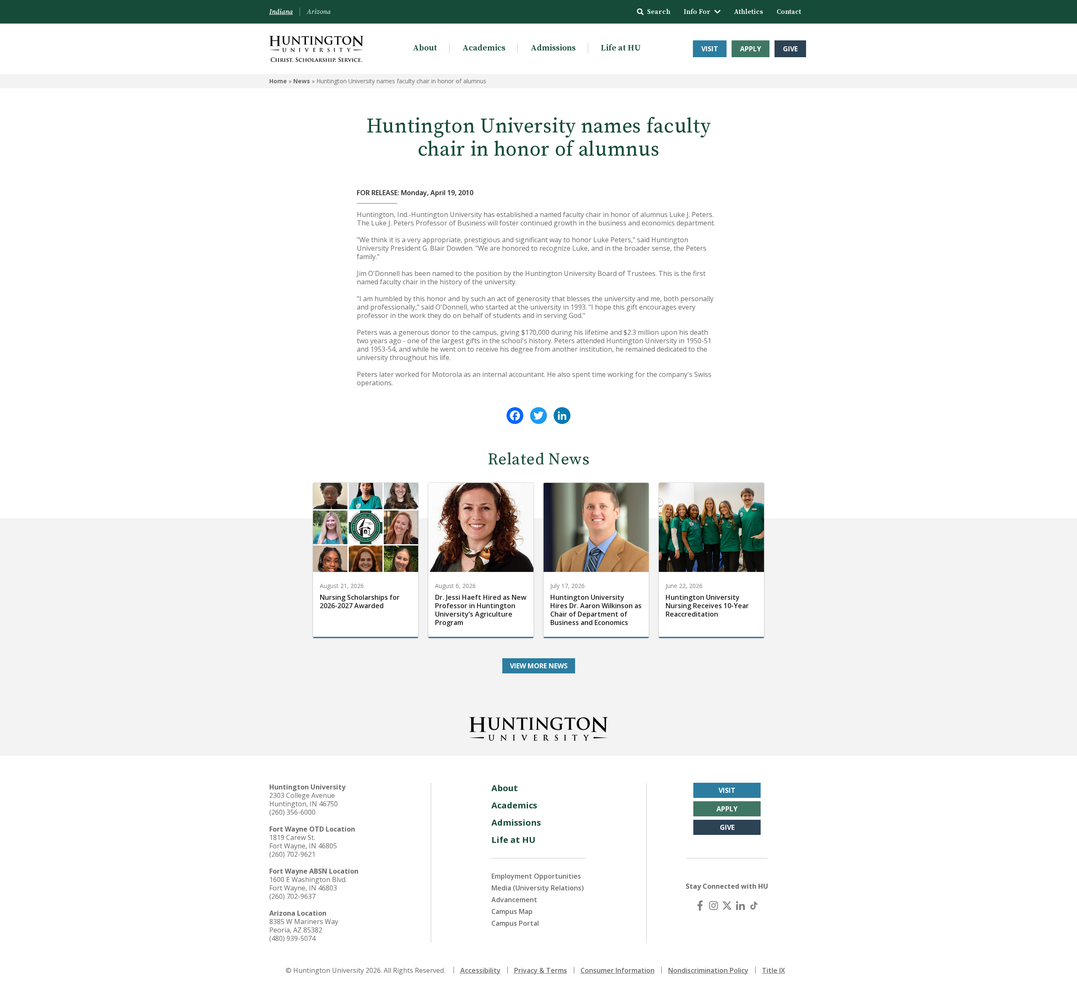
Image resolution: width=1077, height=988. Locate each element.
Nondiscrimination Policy (708, 970)
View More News (539, 665)
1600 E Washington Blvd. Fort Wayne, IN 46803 (308, 884)
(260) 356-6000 (292, 812)
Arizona (319, 12)
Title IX (773, 970)
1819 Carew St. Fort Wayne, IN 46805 (303, 841)
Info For (697, 12)
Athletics (748, 12)
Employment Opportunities (536, 876)
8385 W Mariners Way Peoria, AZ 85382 (303, 926)
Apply (750, 48)
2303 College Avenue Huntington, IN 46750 (303, 799)
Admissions (553, 48)
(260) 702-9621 (292, 854)
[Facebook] (515, 415)
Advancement (514, 899)
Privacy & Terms (540, 970)
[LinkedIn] (562, 415)
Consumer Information (618, 970)
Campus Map (512, 911)
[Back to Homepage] (538, 727)
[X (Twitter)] (727, 906)
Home (278, 81)
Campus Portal (515, 923)
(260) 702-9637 (292, 896)
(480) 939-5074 (292, 938)
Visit (709, 48)
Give (790, 48)
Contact (789, 12)
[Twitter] (538, 415)
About (425, 48)
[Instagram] (713, 906)
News (301, 81)
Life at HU (621, 48)
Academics (483, 48)
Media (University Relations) (537, 888)
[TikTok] (754, 906)
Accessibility (480, 970)
